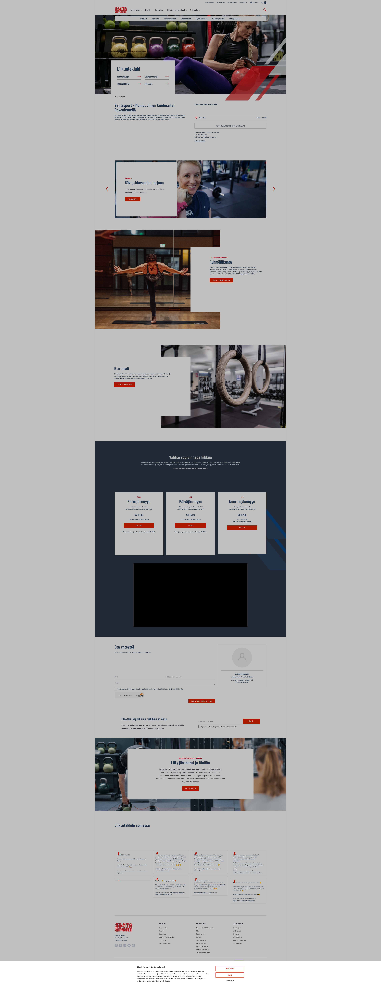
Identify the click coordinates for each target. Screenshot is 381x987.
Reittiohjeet (237, 928)
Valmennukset (170, 19)
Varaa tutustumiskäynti (136, 199)
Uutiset (198, 937)
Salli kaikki (230, 968)
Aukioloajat (237, 931)
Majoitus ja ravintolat (176, 10)
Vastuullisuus (201, 943)
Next (274, 189)
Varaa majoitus (209, 2)
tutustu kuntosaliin (124, 384)
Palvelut (143, 19)
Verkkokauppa (123, 76)
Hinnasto (149, 84)
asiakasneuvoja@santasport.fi (205, 137)
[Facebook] (132, 879)
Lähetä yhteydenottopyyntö (201, 701)
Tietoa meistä (231, 2)
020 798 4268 (242, 682)
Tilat (197, 931)
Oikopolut (242, 2)
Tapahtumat (200, 934)
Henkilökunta (237, 937)
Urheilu (148, 10)
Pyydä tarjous (237, 943)
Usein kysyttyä (218, 19)
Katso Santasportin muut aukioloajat (230, 126)
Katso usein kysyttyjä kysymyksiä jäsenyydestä (190, 468)
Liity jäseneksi (151, 76)
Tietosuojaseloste (202, 949)
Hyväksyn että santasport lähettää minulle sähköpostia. (219, 727)
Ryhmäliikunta (123, 84)
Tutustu (139, 525)
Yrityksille (194, 10)
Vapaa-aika (135, 10)
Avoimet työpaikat (239, 940)
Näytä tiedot (230, 980)
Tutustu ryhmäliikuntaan (221, 280)
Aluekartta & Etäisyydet (204, 928)
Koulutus (159, 10)
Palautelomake (199, 141)
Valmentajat (186, 19)
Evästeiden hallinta (203, 952)
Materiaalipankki (202, 946)
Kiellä (230, 975)
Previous (107, 189)
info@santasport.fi (121, 938)
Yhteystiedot (220, 2)
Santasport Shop (165, 943)
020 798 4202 (122, 940)
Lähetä (250, 721)
